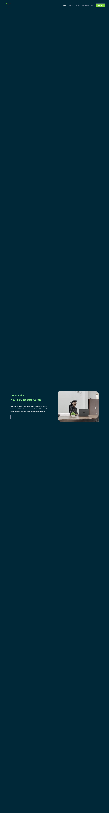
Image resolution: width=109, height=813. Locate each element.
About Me (70, 5)
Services (78, 5)
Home (64, 5)
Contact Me (85, 5)
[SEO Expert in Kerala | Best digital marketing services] (9, 5)
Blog (92, 5)
